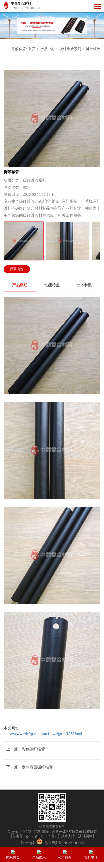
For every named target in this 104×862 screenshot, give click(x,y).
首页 (32, 49)
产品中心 (47, 49)
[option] (52, 25)
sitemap (27, 843)
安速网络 (86, 836)
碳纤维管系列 (70, 49)
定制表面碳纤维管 (37, 767)
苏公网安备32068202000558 (65, 843)
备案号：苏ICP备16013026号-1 (35, 836)
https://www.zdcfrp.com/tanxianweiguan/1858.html (43, 734)
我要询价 (16, 269)
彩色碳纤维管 (33, 749)
